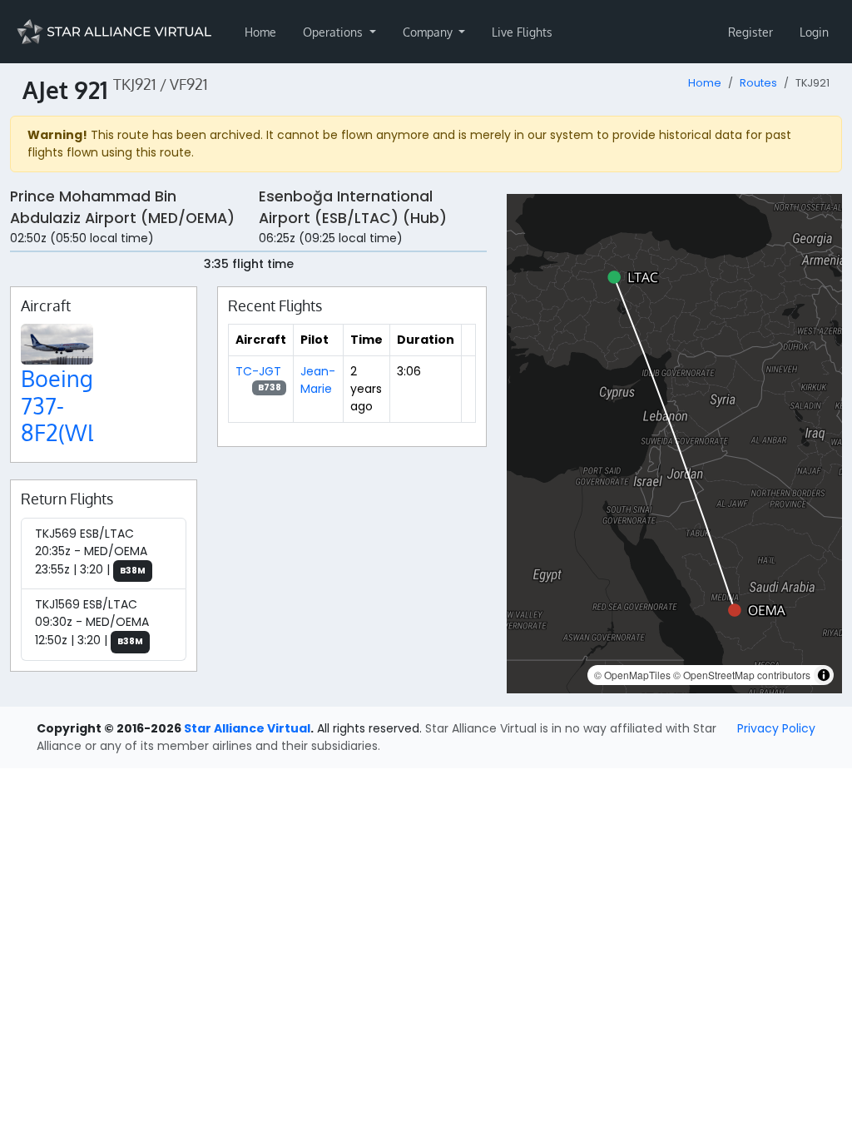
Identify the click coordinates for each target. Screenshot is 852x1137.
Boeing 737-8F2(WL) (63, 405)
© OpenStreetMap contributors (741, 675)
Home (260, 32)
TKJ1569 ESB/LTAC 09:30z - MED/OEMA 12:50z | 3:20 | (92, 622)
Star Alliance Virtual (247, 728)
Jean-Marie (317, 380)
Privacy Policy (776, 728)
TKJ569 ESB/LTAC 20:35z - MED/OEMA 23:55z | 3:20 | (91, 551)
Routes (758, 83)
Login (814, 32)
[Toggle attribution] (824, 675)
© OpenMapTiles (632, 675)
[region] (674, 443)
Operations (334, 32)
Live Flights (522, 32)
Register (750, 32)
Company (429, 32)
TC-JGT (258, 371)
